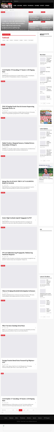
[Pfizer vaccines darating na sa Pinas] (19, 311)
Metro (4, 40)
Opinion (11, 40)
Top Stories (30, 40)
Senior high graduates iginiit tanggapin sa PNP (17, 218)
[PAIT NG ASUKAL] (43, 98)
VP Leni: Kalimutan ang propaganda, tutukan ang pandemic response (17, 253)
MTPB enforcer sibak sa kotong (48, 302)
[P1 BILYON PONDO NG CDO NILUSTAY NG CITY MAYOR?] (43, 79)
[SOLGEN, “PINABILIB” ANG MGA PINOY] (43, 69)
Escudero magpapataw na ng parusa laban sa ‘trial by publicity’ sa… (47, 29)
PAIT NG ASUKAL (48, 97)
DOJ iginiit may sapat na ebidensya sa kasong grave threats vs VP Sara (34, 18)
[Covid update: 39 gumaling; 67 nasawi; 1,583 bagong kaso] (19, 55)
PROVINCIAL (31, 5)
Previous (4, 410)
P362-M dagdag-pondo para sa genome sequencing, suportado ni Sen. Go (18, 107)
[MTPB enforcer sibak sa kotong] (43, 302)
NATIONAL (19, 5)
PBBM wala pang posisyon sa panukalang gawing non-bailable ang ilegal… (35, 29)
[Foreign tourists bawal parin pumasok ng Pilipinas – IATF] (19, 346)
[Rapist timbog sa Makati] (43, 310)
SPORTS (42, 5)
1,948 (17, 410)
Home (5, 418)
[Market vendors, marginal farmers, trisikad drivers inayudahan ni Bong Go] (19, 128)
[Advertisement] (46, 205)
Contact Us (16, 1)
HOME (15, 5)
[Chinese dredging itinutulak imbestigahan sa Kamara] (19, 276)
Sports (25, 40)
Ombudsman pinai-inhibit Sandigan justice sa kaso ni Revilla (45, 295)
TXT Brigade (47, 418)
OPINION (47, 5)
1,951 (28, 410)
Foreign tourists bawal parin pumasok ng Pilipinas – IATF (18, 361)
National (30, 21)
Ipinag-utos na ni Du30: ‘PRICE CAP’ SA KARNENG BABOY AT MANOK (18, 182)
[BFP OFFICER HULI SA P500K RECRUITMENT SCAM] (43, 281)
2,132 (33, 410)
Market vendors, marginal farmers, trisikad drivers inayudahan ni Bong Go (18, 144)
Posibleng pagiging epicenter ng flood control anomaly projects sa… (46, 18)
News (7, 40)
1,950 (24, 410)
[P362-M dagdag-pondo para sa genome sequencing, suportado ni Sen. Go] (19, 92)
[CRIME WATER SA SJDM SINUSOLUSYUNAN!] (43, 143)
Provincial (16, 40)
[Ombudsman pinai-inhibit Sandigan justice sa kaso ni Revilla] (43, 291)
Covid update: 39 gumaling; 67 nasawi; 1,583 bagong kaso (18, 71)
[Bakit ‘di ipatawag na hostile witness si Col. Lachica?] (43, 134)
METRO (25, 5)
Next (3, 412)
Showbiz (21, 40)
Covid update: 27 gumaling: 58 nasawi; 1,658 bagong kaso (18, 400)
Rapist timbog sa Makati (48, 310)
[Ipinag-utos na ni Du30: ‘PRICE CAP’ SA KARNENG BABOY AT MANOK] (19, 167)
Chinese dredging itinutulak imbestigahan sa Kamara (18, 291)
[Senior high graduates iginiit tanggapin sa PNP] (19, 203)
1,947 (13, 410)
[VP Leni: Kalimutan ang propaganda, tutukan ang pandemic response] (19, 238)
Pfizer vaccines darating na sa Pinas (13, 326)
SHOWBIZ (37, 5)
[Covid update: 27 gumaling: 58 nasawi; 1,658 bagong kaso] (19, 384)
